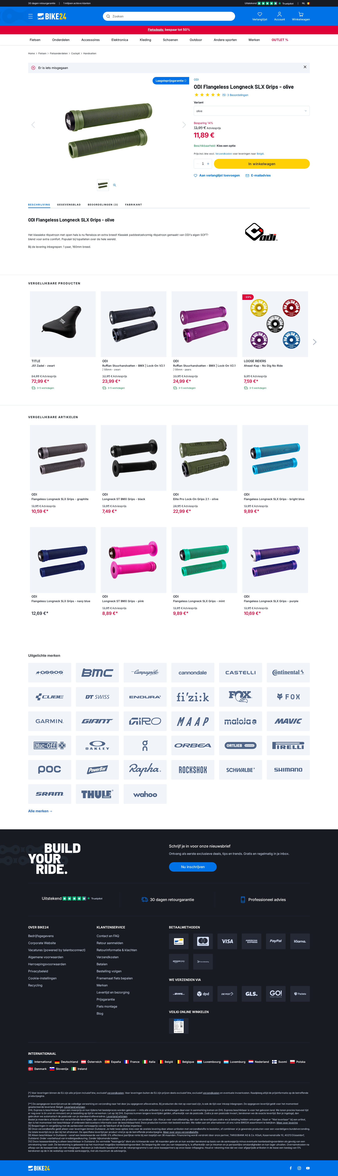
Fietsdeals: (156, 30)
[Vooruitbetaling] (203, 962)
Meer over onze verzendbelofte (180, 1132)
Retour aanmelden (110, 943)
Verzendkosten (108, 957)
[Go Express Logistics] (276, 994)
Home (31, 53)
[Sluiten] (305, 66)
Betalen (102, 964)
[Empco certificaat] (179, 1026)
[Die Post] (227, 994)
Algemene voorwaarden (45, 957)
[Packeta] (300, 994)
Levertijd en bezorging (113, 992)
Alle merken (38, 811)
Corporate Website (42, 943)
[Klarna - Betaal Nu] (300, 941)
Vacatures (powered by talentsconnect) (56, 950)
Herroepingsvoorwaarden (47, 964)
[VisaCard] (227, 941)
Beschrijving (39, 204)
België (260, 153)
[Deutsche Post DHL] (179, 994)
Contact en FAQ (108, 936)
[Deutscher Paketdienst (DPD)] (203, 994)
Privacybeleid (38, 971)
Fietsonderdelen (59, 53)
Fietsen (42, 53)
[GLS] (251, 994)
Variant (198, 102)
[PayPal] (276, 941)
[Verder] (184, 125)
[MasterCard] (203, 941)
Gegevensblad (69, 204)
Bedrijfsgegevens (41, 936)
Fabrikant (133, 204)
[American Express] (251, 941)
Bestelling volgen (109, 971)
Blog (100, 1013)
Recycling (35, 985)
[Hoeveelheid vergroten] (208, 163)
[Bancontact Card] (179, 941)
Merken (102, 985)
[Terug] (33, 125)
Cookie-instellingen (42, 978)
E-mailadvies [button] (261, 175)
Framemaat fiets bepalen (115, 978)
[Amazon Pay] (179, 962)
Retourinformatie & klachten (117, 950)
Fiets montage (107, 1006)
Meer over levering (287, 1122)
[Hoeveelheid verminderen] (198, 163)
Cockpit (75, 53)
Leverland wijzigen (74, 1106)
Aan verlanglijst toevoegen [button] (219, 175)
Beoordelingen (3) (103, 204)
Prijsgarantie (106, 999)
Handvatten (89, 53)
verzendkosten (115, 1092)
